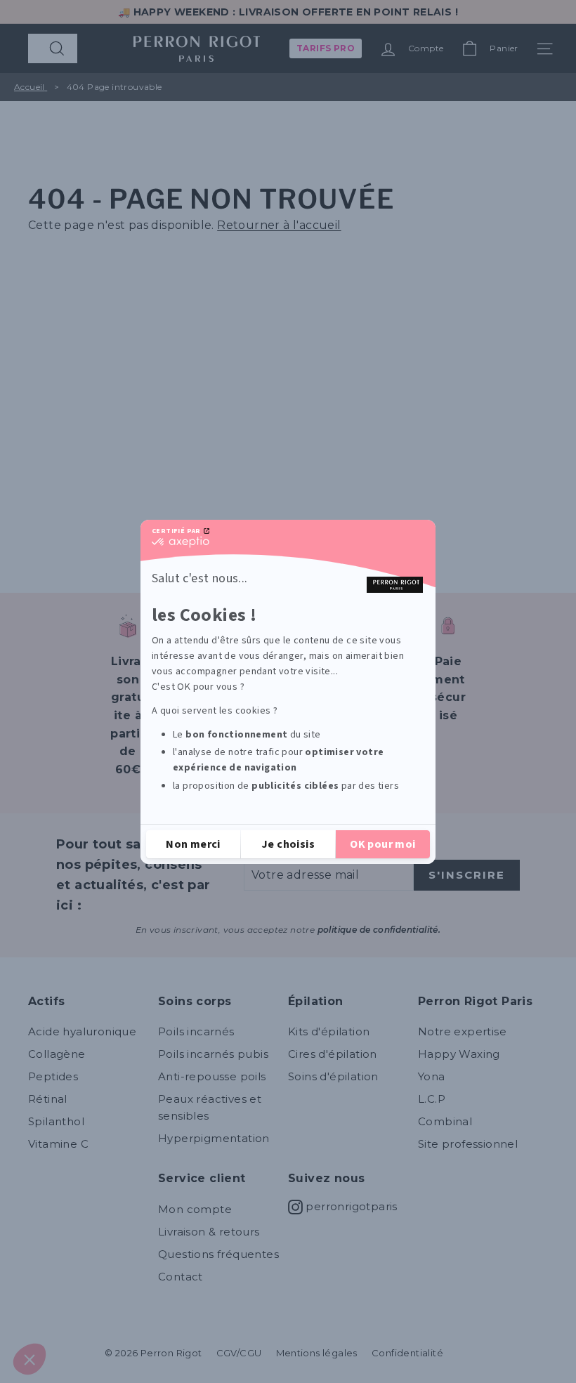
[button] (29, 1359)
